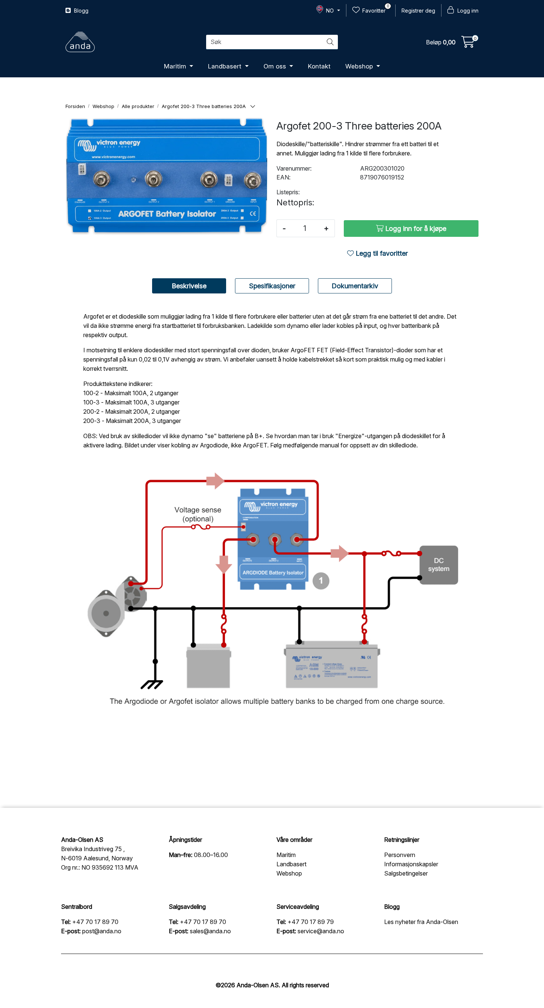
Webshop (360, 66)
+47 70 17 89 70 (95, 921)
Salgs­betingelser (406, 873)
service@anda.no (321, 931)
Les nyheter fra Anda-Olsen (421, 921)
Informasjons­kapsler (411, 864)
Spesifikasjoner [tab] (272, 286)
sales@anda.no (210, 931)
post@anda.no (101, 931)
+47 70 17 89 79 (311, 921)
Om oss (275, 66)
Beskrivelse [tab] (189, 286)
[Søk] (330, 42)
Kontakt (319, 66)
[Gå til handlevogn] (468, 44)
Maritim (176, 66)
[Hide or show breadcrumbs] (252, 106)
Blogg (80, 10)
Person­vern (399, 855)
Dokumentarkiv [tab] (355, 286)
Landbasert (225, 66)
